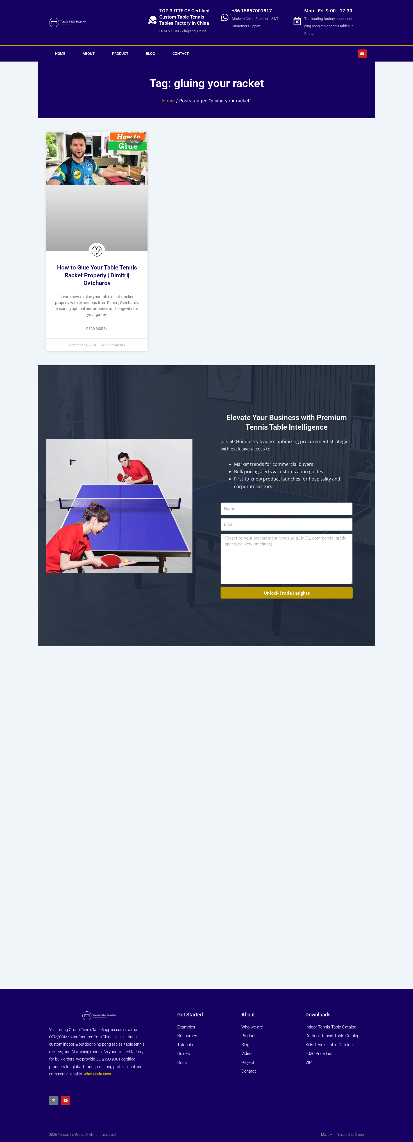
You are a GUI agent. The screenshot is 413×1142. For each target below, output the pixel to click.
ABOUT (89, 53)
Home (168, 100)
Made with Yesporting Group (342, 1135)
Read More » (97, 329)
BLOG (150, 53)
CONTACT (181, 53)
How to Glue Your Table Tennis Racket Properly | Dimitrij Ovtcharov (97, 275)
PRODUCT (120, 53)
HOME (60, 53)
